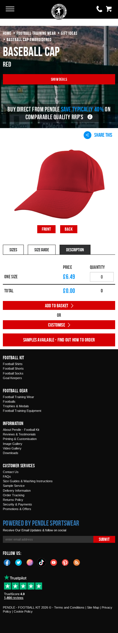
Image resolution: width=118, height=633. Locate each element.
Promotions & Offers (17, 509)
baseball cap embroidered (29, 39)
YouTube (54, 562)
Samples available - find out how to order (59, 339)
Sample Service (14, 485)
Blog (76, 562)
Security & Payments (17, 504)
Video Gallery (12, 448)
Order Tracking (13, 495)
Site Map (93, 607)
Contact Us (11, 472)
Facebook (7, 562)
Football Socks (13, 373)
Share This (103, 135)
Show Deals (59, 79)
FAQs (7, 476)
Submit (104, 539)
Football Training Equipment (22, 410)
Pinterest (65, 562)
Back (69, 229)
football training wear (36, 33)
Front (46, 229)
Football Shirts (13, 364)
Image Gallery (12, 443)
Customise (56, 324)
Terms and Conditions (69, 607)
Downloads (10, 453)
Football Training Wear (18, 397)
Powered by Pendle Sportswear (41, 523)
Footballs (9, 401)
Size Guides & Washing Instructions (28, 481)
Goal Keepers (12, 378)
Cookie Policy (23, 611)
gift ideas (69, 33)
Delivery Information (17, 490)
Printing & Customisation (20, 439)
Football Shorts (13, 368)
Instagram (30, 562)
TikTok (41, 562)
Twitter (18, 562)
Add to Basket (56, 305)
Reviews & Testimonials (19, 434)
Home (7, 33)
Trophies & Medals (16, 406)
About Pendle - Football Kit (21, 429)
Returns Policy (13, 499)
